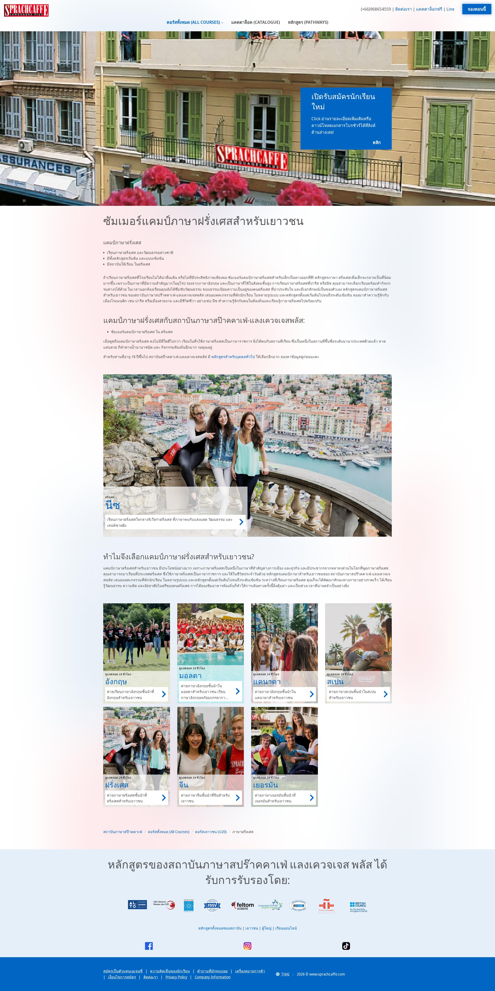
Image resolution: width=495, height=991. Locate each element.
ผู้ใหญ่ (266, 928)
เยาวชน (251, 928)
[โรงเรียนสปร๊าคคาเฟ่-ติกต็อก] (346, 946)
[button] (285, 974)
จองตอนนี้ (477, 9)
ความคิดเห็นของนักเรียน (170, 971)
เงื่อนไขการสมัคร (122, 977)
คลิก (377, 142)
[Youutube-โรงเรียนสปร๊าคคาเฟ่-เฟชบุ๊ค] (149, 946)
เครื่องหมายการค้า (250, 971)
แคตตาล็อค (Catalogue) (255, 22)
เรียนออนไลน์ (286, 928)
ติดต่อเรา (403, 9)
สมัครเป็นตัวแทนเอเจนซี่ (123, 971)
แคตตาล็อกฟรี (429, 9)
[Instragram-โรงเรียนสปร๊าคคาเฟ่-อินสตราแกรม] (247, 946)
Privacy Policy (176, 977)
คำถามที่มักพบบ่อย (212, 971)
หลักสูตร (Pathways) (308, 22)
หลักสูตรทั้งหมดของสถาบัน (220, 928)
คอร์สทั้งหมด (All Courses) (193, 22)
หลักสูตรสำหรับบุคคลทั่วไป (233, 356)
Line (450, 9)
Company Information (212, 977)
